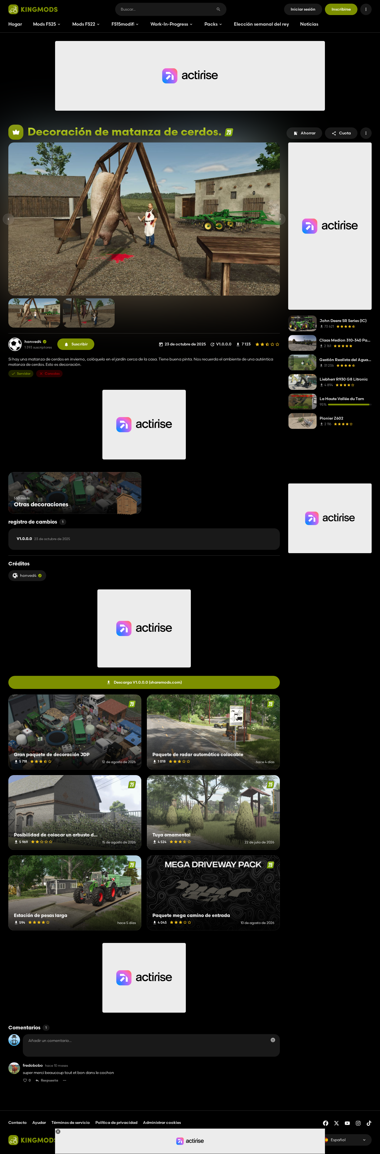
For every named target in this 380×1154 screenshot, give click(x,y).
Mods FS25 (44, 24)
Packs (211, 24)
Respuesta (49, 1080)
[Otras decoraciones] (126, 503)
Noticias (309, 24)
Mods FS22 (83, 24)
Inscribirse (341, 9)
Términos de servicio (70, 1122)
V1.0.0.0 (43, 539)
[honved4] (15, 344)
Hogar (15, 24)
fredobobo (33, 1065)
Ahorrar (308, 133)
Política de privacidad (116, 1122)
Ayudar (39, 1122)
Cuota (345, 133)
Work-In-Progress (169, 24)
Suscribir (79, 344)
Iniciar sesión (303, 9)
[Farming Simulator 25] (228, 132)
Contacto (17, 1122)
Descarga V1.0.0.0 (148, 682)
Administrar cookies (162, 1122)
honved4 (32, 341)
